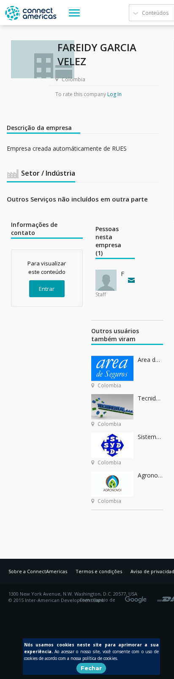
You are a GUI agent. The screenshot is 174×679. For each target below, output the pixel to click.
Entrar (46, 289)
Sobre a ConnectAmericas (37, 571)
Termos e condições (99, 571)
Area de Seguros (150, 360)
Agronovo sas (150, 475)
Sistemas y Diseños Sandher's (150, 437)
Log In (114, 94)
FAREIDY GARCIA (122, 274)
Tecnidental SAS (150, 398)
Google (137, 597)
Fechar (91, 668)
